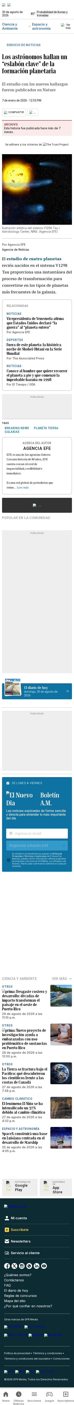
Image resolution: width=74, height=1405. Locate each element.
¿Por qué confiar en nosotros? (28, 1306)
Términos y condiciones (47, 1353)
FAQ (7, 1285)
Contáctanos (14, 1280)
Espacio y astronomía (41, 26)
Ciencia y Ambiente (10, 26)
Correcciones (61, 1358)
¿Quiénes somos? (17, 1275)
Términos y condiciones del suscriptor (27, 1358)
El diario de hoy (16, 1291)
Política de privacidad (17, 1353)
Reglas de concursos (20, 1296)
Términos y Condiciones (35, 856)
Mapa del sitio (14, 1301)
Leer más (23, 487)
